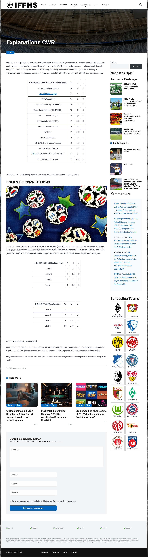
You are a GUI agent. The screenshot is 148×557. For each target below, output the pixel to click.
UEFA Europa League (48, 94)
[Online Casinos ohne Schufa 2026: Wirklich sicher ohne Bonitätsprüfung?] (91, 395)
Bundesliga (85, 4)
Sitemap (74, 552)
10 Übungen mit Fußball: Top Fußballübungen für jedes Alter (126, 222)
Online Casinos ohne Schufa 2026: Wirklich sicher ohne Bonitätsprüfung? (91, 413)
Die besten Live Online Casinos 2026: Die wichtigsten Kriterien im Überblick (54, 415)
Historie (53, 4)
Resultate (63, 4)
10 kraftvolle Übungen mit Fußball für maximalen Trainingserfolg (132, 102)
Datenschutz (55, 552)
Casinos (10, 405)
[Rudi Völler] (116, 174)
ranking (23, 368)
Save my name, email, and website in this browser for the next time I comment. (44, 501)
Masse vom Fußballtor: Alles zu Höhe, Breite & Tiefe (132, 131)
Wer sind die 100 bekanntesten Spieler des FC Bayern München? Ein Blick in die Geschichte (133, 183)
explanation (16, 368)
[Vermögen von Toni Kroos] (116, 159)
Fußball (74, 4)
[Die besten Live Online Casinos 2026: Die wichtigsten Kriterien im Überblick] (56, 395)
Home (43, 4)
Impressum (44, 552)
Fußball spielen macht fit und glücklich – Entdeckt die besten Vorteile (125, 228)
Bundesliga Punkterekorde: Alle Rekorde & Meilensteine (132, 117)
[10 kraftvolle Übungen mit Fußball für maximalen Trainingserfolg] (116, 109)
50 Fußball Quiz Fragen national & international (131, 86)
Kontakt (65, 552)
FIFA (33, 154)
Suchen (113, 62)
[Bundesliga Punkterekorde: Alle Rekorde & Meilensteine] (116, 124)
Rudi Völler (128, 164)
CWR (10, 368)
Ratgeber (105, 4)
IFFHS (116, 274)
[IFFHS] (22, 4)
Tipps (96, 4)
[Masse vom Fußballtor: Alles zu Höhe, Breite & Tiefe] (116, 139)
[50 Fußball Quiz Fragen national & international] (116, 94)
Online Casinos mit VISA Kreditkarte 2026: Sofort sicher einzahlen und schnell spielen (19, 415)
